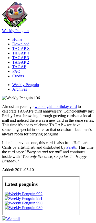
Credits (18, 76)
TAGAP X (21, 48)
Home (17, 39)
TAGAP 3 (20, 57)
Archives (19, 89)
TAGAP (19, 67)
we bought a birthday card (56, 106)
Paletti (71, 147)
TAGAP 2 (20, 62)
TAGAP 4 (20, 53)
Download (20, 44)
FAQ (16, 71)
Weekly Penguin (15, 31)
